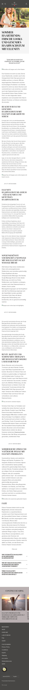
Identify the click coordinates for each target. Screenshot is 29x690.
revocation (5, 658)
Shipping (4, 655)
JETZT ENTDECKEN (10, 183)
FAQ (3, 638)
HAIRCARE (5, 632)
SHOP (3, 629)
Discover (14, 549)
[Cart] (26, 4)
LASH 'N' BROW (6, 635)
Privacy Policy (6, 647)
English (15, 676)
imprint (4, 652)
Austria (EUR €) (6, 676)
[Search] (5, 4)
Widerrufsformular (7, 661)
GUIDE (4, 641)
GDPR (3, 664)
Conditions (5, 650)
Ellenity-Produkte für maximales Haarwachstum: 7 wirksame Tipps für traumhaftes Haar (13, 616)
